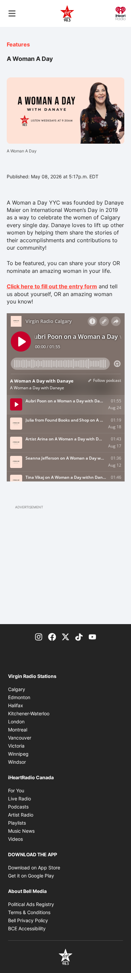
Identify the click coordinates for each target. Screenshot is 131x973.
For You (16, 790)
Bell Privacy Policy (28, 920)
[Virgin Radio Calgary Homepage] (67, 13)
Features (18, 44)
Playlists (17, 823)
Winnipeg (18, 754)
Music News (21, 831)
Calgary (16, 689)
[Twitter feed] (65, 636)
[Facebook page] (52, 636)
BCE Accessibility (27, 928)
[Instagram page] (39, 636)
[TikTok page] (79, 636)
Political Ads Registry (31, 904)
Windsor (17, 762)
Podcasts (18, 806)
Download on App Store (34, 867)
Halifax (15, 705)
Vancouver (19, 738)
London (16, 721)
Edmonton (19, 697)
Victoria (16, 746)
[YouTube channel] (92, 636)
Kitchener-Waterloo (28, 713)
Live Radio (19, 798)
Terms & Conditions (29, 912)
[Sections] (12, 13)
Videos (15, 839)
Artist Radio (20, 815)
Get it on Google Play (31, 875)
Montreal (17, 729)
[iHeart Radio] (121, 12)
